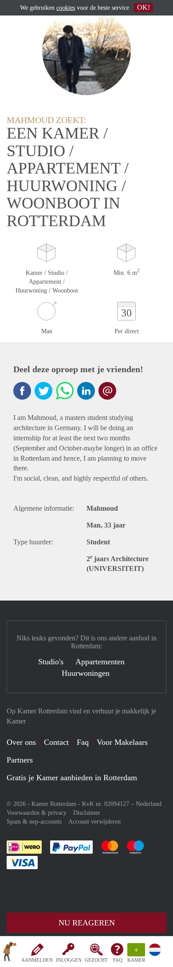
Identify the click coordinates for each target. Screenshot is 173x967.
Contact (56, 742)
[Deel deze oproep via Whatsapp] (65, 391)
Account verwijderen (94, 821)
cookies (65, 7)
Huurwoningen (86, 673)
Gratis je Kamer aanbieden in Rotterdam (72, 777)
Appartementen (100, 661)
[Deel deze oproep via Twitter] (43, 391)
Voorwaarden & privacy (37, 812)
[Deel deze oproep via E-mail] (107, 391)
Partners (20, 759)
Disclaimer (86, 812)
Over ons (21, 742)
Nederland (148, 804)
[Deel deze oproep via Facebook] (22, 391)
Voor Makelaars (122, 742)
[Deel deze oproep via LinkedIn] (86, 391)
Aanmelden (37, 960)
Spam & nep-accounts (34, 821)
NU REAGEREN (87, 922)
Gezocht (96, 960)
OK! (143, 7)
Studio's (50, 661)
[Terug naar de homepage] (9, 953)
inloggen (69, 960)
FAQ (117, 960)
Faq (83, 742)
